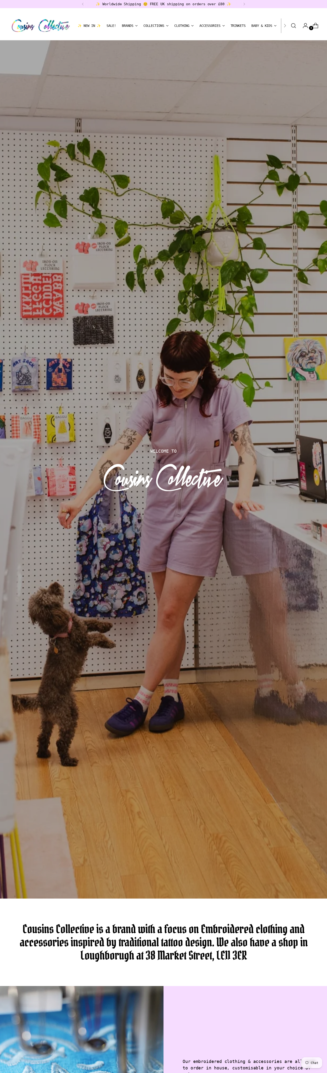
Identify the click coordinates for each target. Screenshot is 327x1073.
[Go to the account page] (303, 25)
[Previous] (83, 4)
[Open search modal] (293, 25)
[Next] (244, 4)
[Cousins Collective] (41, 26)
